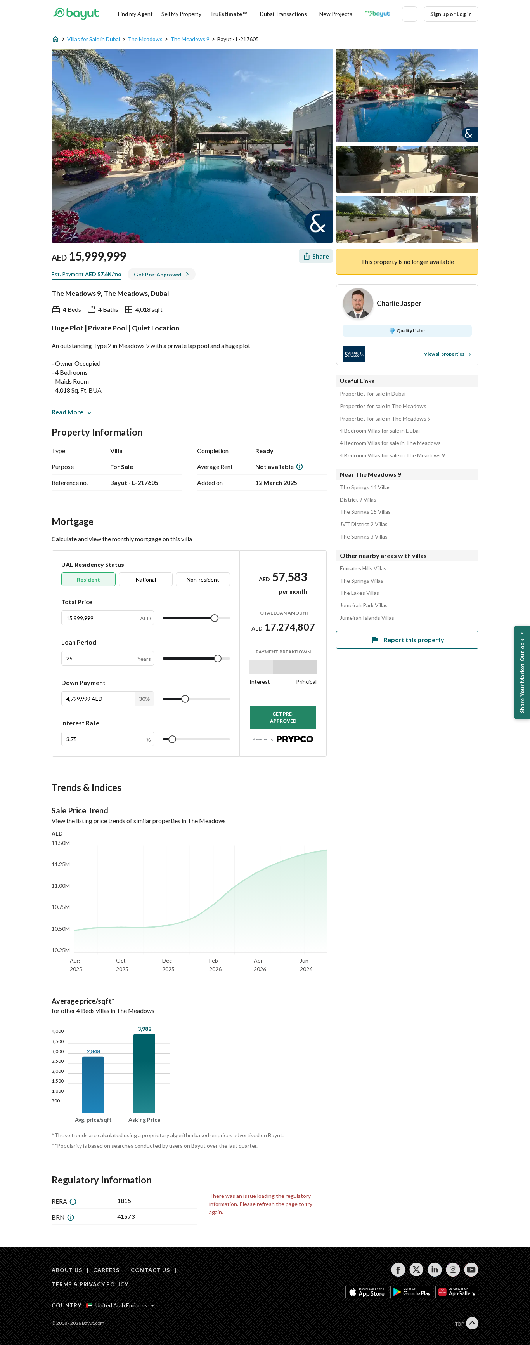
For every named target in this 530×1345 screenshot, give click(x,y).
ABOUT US (67, 1270)
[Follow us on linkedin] (435, 1270)
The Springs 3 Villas (364, 536)
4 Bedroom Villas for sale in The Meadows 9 (392, 455)
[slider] (214, 618)
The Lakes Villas (359, 593)
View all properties (444, 354)
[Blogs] (377, 14)
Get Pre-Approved (283, 717)
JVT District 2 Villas (364, 524)
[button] (522, 672)
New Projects (335, 13)
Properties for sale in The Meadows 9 (385, 418)
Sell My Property (181, 13)
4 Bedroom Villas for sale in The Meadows (390, 443)
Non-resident (203, 579)
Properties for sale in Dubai (372, 394)
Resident (88, 579)
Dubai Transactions (283, 13)
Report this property (414, 639)
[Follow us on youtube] (471, 1270)
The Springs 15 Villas (365, 512)
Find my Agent (135, 13)
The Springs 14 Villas (365, 487)
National (146, 579)
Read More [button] (67, 411)
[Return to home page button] (76, 14)
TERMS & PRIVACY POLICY (90, 1284)
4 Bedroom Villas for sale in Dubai (380, 430)
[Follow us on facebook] (398, 1270)
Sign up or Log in (451, 13)
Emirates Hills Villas (363, 568)
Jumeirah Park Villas (364, 605)
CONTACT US (150, 1270)
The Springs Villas (361, 581)
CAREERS (106, 1270)
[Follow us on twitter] (416, 1270)
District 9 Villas (358, 500)
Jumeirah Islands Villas (367, 618)
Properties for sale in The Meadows (383, 406)
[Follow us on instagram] (453, 1270)
